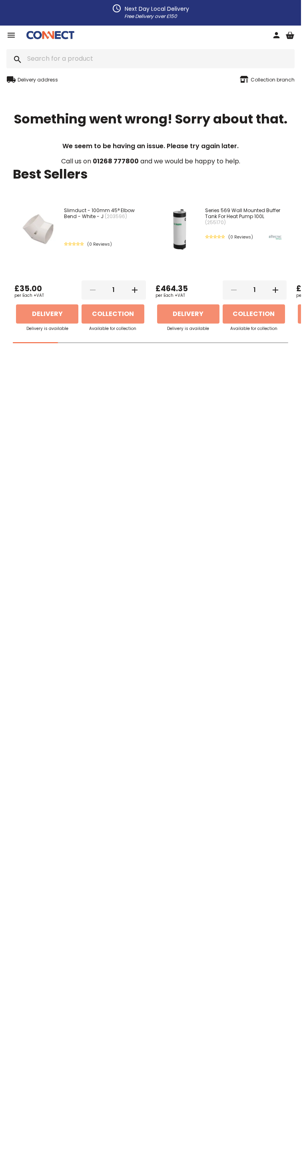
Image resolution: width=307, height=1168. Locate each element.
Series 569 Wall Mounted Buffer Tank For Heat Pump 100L (242, 216)
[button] (88, 244)
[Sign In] (276, 35)
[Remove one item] (92, 290)
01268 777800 (116, 161)
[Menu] (11, 35)
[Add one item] (134, 290)
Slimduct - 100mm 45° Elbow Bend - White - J (99, 213)
